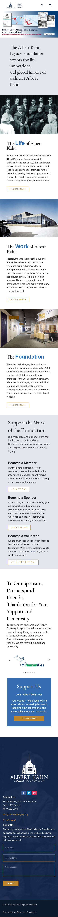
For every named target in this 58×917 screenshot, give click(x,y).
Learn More (18, 189)
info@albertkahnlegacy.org (15, 814)
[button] (29, 24)
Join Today (19, 489)
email (32, 551)
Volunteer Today (23, 562)
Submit (10, 883)
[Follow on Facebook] (23, 793)
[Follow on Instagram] (34, 793)
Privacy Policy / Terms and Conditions (19, 912)
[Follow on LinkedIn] (29, 793)
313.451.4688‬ (9, 820)
